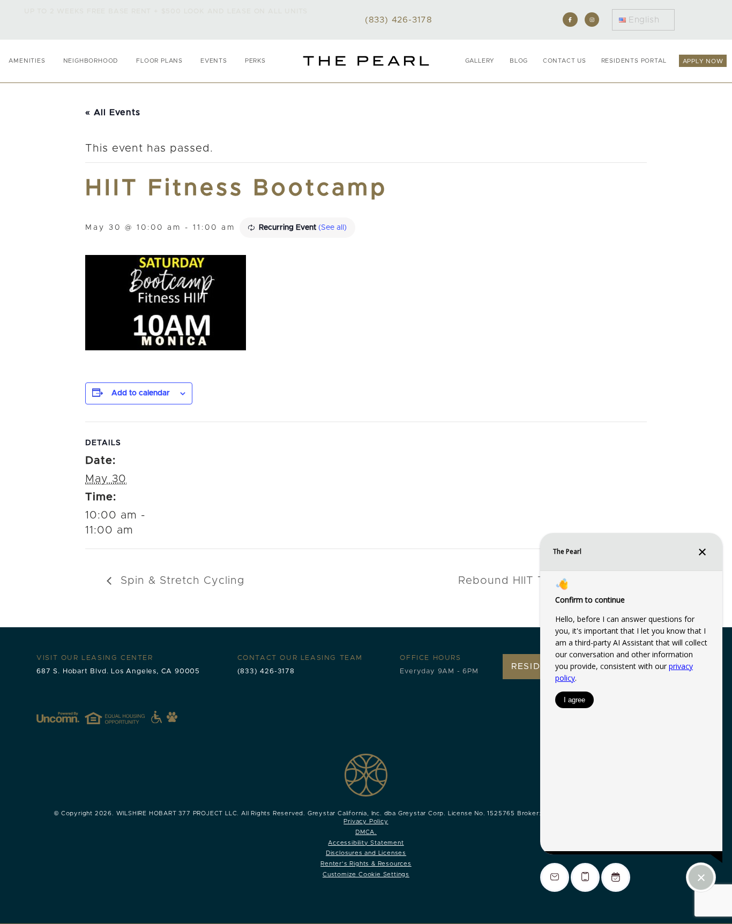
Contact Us (564, 61)
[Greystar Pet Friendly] (172, 717)
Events (213, 61)
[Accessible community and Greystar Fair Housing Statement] (156, 717)
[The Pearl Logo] (366, 60)
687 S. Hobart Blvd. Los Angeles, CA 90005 (118, 671)
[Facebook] (570, 19)
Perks (255, 61)
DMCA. (366, 832)
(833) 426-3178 (266, 671)
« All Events (112, 112)
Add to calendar (140, 393)
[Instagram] (592, 19)
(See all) (332, 227)
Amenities (27, 61)
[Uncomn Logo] (57, 717)
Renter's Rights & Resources (366, 864)
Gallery (480, 61)
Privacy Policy (365, 821)
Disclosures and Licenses (366, 853)
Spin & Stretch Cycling (180, 580)
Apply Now (703, 61)
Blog (519, 61)
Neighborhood (91, 61)
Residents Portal (634, 61)
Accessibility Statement (366, 843)
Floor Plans (159, 61)
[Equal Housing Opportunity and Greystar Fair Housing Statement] (123, 717)
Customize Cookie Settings (366, 874)
